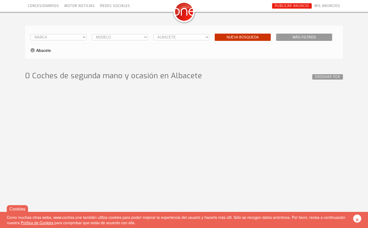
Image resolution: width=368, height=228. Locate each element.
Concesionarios (43, 6)
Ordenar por (327, 77)
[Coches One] (184, 14)
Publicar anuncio (292, 6)
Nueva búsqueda (243, 37)
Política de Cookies (37, 222)
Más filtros (304, 37)
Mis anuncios (327, 6)
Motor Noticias (79, 6)
